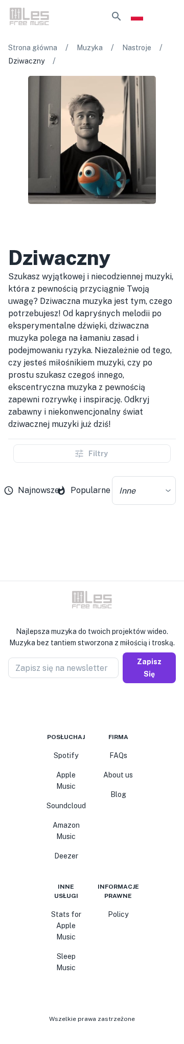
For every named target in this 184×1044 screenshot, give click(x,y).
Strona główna (32, 48)
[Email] (110, 708)
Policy (118, 914)
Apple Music (66, 780)
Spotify (66, 755)
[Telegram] (98, 708)
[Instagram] (86, 708)
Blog (118, 794)
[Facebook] (74, 708)
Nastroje (136, 48)
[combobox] (144, 490)
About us (118, 775)
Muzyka (90, 48)
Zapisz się (149, 668)
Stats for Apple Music (66, 925)
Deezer (66, 856)
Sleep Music (66, 962)
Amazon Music (66, 831)
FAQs (118, 755)
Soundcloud (66, 806)
